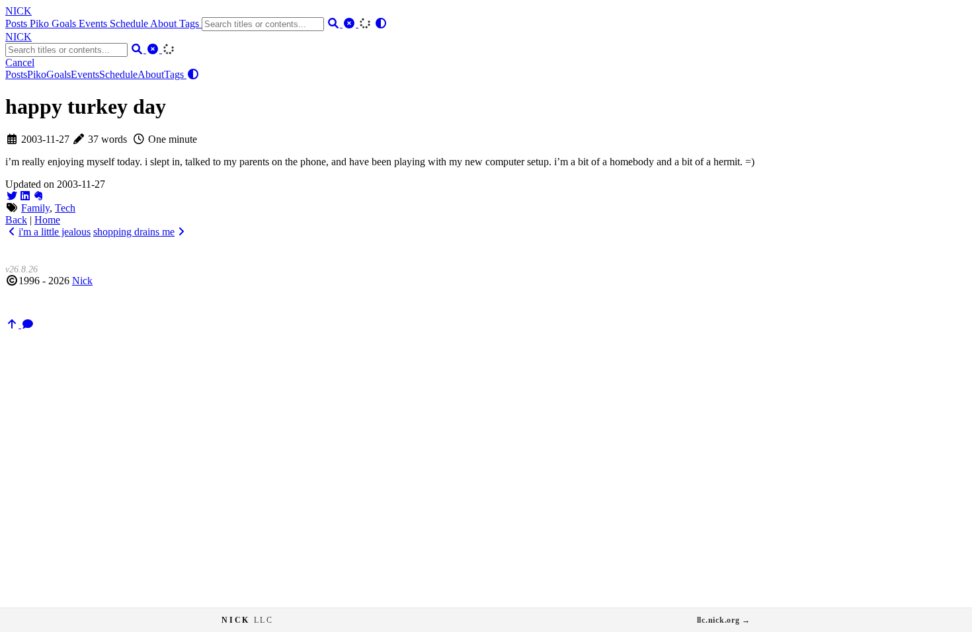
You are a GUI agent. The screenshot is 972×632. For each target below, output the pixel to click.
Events (94, 23)
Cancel (19, 62)
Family (35, 208)
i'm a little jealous (55, 231)
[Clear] (350, 23)
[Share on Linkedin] (25, 196)
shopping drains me (134, 231)
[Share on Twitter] (12, 196)
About (164, 23)
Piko (41, 23)
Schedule (130, 23)
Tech (65, 208)
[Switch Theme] (380, 23)
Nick (82, 280)
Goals (65, 23)
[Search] (335, 23)
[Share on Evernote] (38, 196)
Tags (190, 23)
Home (47, 219)
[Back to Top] (13, 324)
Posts (17, 23)
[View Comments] (27, 324)
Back (16, 219)
